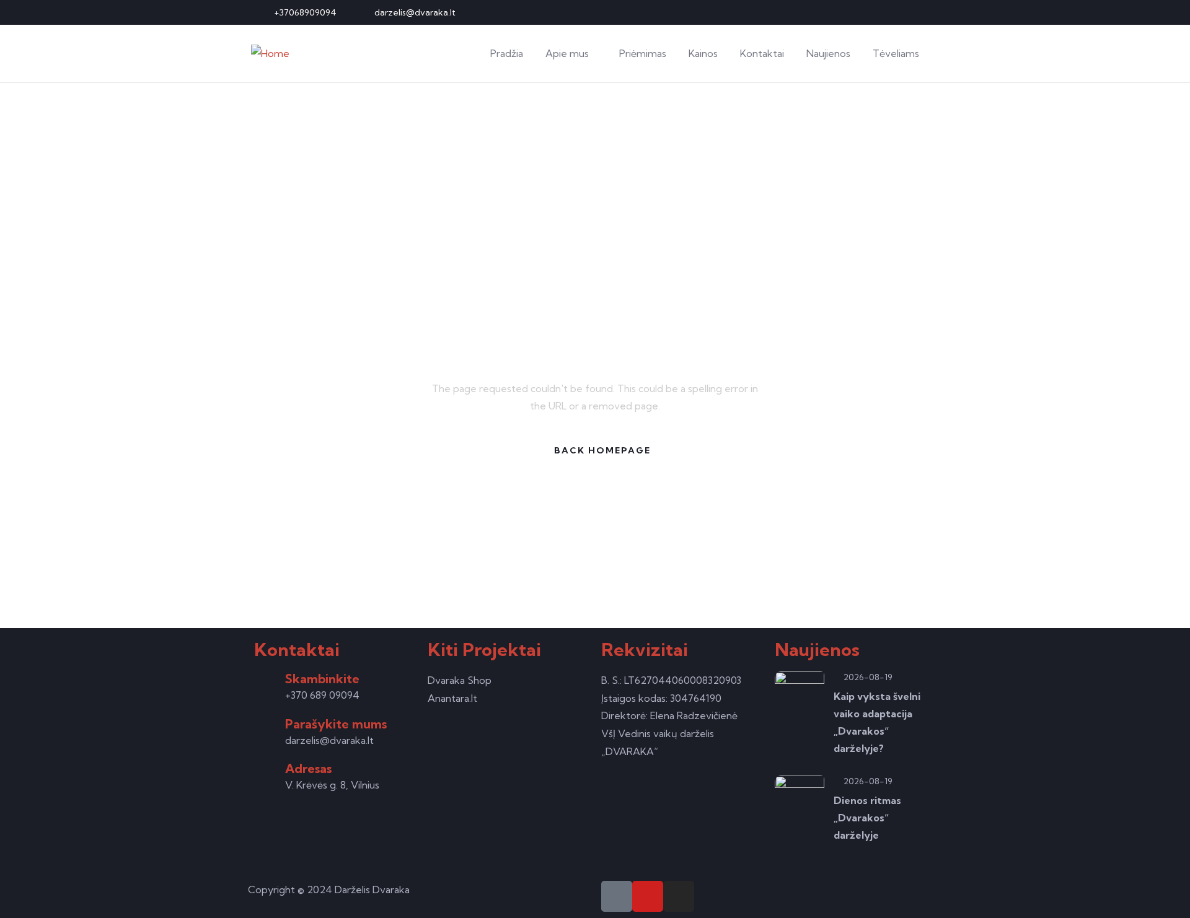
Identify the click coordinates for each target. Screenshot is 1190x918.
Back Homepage (602, 450)
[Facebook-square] (616, 896)
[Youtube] (910, 12)
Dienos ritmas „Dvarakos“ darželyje (867, 817)
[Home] (270, 54)
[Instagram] (930, 12)
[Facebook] (889, 12)
